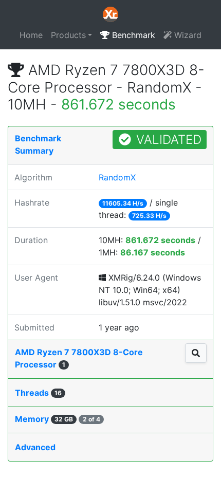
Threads (38, 393)
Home (31, 35)
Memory (57, 419)
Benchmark (132, 35)
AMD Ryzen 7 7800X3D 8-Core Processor (79, 358)
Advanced (35, 447)
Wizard (186, 35)
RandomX (117, 177)
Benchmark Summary (38, 144)
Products (68, 35)
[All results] (196, 353)
